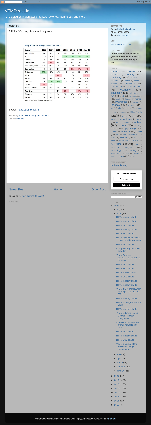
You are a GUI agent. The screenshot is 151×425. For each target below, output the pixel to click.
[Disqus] (57, 151)
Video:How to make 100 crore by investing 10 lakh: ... (127, 325)
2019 (117, 380)
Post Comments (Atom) (33, 196)
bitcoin (134, 78)
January (121, 371)
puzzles (114, 131)
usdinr (113, 156)
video (121, 156)
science (123, 137)
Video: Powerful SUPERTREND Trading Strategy (128, 257)
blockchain (115, 81)
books (127, 81)
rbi (117, 134)
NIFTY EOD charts (125, 225)
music (113, 119)
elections (134, 93)
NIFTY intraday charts (126, 229)
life (115, 112)
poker (137, 126)
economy (125, 89)
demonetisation (135, 86)
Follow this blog (119, 165)
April (119, 358)
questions (125, 131)
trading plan (115, 153)
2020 (117, 376)
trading (133, 150)
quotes (139, 131)
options (122, 125)
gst (140, 96)
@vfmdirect (123, 35)
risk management (130, 134)
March (120, 362)
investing (132, 105)
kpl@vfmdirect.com (126, 29)
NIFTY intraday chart (126, 217)
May (119, 354)
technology (116, 150)
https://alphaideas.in (28, 109)
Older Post (99, 189)
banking (130, 74)
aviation (114, 74)
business (130, 84)
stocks (116, 144)
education (116, 92)
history (128, 99)
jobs (119, 108)
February (121, 367)
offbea (126, 122)
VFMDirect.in (17, 10)
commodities (117, 86)
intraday (115, 104)
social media (124, 140)
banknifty (116, 77)
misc (134, 116)
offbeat (138, 122)
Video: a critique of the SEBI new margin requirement (126, 346)
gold (122, 96)
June (119, 213)
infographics (121, 102)
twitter (136, 153)
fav (112, 96)
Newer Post (16, 189)
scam (113, 137)
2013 (117, 405)
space (135, 140)
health (118, 99)
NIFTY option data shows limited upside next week (128, 239)
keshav (129, 108)
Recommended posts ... (122, 44)
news (139, 119)
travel (127, 153)
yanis (132, 156)
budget (114, 84)
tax (137, 144)
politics (114, 128)
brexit (136, 81)
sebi (136, 137)
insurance (135, 102)
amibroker (131, 71)
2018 (117, 384)
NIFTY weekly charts (126, 272)
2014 (117, 401)
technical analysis (121, 147)
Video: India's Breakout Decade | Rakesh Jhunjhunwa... (127, 315)
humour (138, 99)
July (119, 209)
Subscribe (127, 185)
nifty (117, 122)
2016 (117, 392)
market (123, 112)
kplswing (139, 108)
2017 (117, 388)
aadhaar (115, 71)
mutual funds (125, 119)
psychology (130, 128)
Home (58, 189)
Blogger (111, 419)
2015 (117, 396)
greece (133, 96)
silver (113, 140)
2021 (117, 206)
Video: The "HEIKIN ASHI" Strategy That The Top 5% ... (128, 291)
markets (20, 119)
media (125, 116)
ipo (112, 108)
